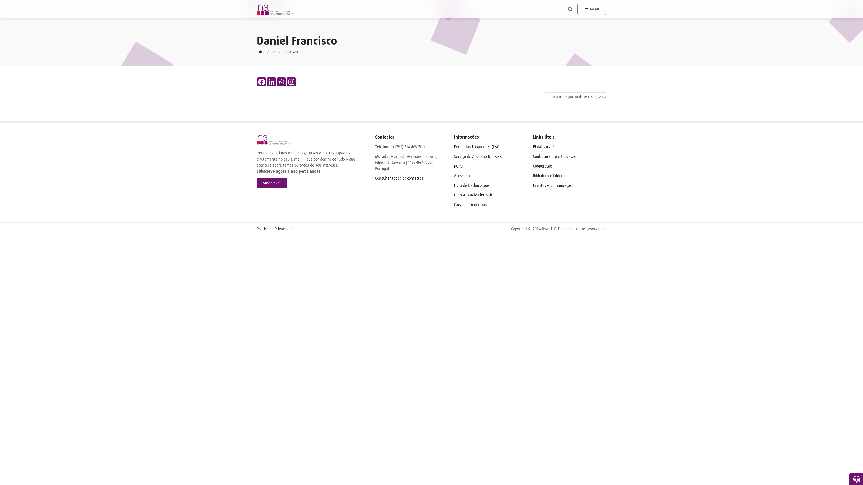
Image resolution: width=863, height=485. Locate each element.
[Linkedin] (271, 81)
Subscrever (272, 183)
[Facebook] (261, 81)
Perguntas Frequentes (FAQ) (477, 147)
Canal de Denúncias (470, 204)
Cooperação (542, 166)
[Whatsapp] (281, 81)
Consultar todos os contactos (399, 178)
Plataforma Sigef (547, 147)
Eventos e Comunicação (552, 185)
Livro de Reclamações (472, 185)
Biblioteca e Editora (549, 176)
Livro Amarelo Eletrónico (474, 195)
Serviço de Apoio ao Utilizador (479, 156)
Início (261, 52)
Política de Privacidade (275, 229)
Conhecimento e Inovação (554, 156)
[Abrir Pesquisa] (570, 9)
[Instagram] (291, 81)
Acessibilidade (465, 176)
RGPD (458, 166)
